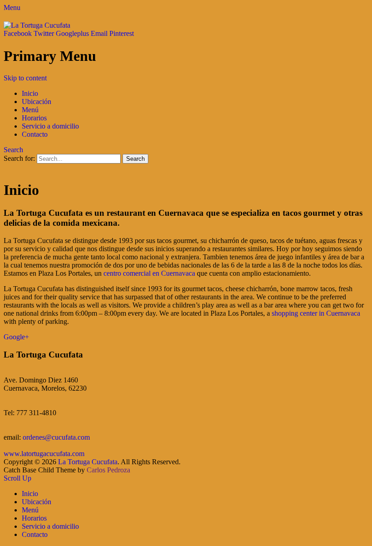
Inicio (30, 93)
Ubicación (36, 101)
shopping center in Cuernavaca (316, 313)
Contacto (35, 134)
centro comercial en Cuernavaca (149, 273)
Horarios (34, 118)
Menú (30, 110)
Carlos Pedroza (108, 470)
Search (13, 150)
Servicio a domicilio (50, 126)
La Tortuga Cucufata (87, 462)
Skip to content (25, 78)
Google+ (16, 337)
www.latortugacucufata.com (44, 453)
